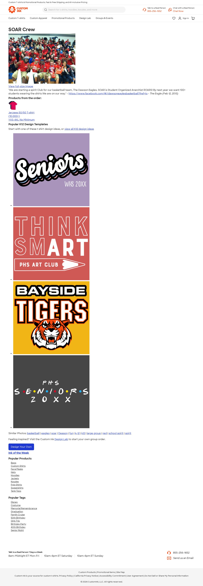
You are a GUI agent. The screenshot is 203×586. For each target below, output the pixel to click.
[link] (18, 9)
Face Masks (17, 469)
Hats (13, 472)
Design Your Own (21, 446)
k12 (83, 433)
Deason (63, 433)
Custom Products (87, 572)
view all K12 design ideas (79, 129)
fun (71, 433)
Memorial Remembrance (24, 508)
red (105, 433)
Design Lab (61, 439)
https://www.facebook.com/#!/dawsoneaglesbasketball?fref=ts (108, 93)
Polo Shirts (16, 484)
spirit (128, 433)
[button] (184, 11)
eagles (45, 433)
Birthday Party (18, 524)
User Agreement (135, 576)
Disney (14, 502)
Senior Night (17, 530)
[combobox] (84, 10)
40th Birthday (18, 527)
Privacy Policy (66, 576)
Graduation (17, 511)
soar (54, 433)
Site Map (120, 572)
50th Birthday (18, 517)
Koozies (15, 481)
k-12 (77, 433)
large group (94, 433)
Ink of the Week (18, 453)
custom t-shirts (51, 576)
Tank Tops (16, 491)
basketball (33, 433)
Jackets (15, 478)
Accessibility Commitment (113, 576)
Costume (16, 505)
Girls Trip (15, 521)
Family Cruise (18, 514)
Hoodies (15, 475)
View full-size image (20, 86)
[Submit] (45, 10)
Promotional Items (106, 572)
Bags (13, 463)
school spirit (116, 433)
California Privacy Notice (86, 576)
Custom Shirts (18, 466)
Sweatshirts (17, 488)
